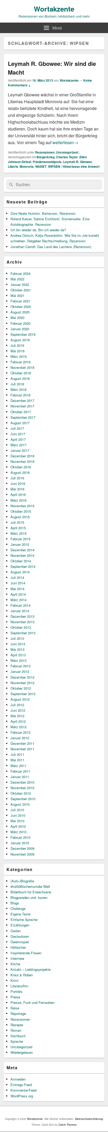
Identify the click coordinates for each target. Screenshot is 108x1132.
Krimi (14, 980)
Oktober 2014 (20, 560)
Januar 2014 (19, 610)
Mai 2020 (17, 317)
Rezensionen (45, 152)
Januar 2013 (19, 671)
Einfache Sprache (23, 919)
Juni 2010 (17, 815)
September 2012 (22, 693)
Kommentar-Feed (23, 1090)
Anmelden (18, 1079)
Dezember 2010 (22, 782)
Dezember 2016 (22, 455)
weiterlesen (65, 142)
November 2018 (22, 367)
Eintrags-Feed (21, 1084)
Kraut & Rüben (21, 974)
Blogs (14, 902)
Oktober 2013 (20, 627)
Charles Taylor (67, 157)
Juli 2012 (17, 704)
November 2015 (22, 505)
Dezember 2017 (22, 400)
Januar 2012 (19, 737)
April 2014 (18, 594)
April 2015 (18, 527)
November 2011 (22, 748)
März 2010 (18, 831)
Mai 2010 (17, 820)
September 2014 (22, 566)
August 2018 (20, 378)
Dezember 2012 (22, 677)
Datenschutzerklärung (89, 1119)
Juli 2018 (17, 383)
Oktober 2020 (20, 306)
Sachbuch (18, 1035)
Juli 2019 (17, 345)
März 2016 (18, 500)
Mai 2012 (17, 715)
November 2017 (22, 405)
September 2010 (22, 798)
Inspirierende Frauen (25, 952)
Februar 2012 (20, 732)
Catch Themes (67, 1124)
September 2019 (22, 334)
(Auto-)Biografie (22, 880)
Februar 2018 (20, 394)
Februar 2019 (20, 361)
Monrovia (27, 166)
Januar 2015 (19, 544)
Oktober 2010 (20, 793)
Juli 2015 (17, 522)
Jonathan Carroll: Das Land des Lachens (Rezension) (50, 246)
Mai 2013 (17, 649)
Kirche (15, 963)
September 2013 (22, 632)
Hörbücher (18, 947)
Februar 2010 (20, 837)
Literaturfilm (19, 985)
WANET (40, 166)
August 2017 (20, 422)
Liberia (13, 166)
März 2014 (18, 599)
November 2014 (22, 555)
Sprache (16, 1041)
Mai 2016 (17, 488)
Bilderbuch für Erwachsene (30, 891)
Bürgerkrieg (45, 157)
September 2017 (22, 417)
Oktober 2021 (20, 289)
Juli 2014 (17, 577)
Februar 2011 (20, 771)
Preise (15, 996)
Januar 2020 (19, 328)
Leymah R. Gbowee (77, 161)
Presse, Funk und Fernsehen (32, 1002)
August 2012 (20, 699)
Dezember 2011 (22, 743)
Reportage (18, 1013)
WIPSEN (54, 166)
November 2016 (22, 461)
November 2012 (22, 682)
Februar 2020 (20, 323)
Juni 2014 (17, 582)
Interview (17, 958)
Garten (15, 930)
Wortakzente (54, 9)
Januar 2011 (19, 776)
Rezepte (16, 1024)
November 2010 (22, 787)
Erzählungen (19, 925)
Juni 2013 (17, 643)
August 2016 (20, 472)
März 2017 (18, 444)
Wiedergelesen (21, 1052)
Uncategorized (67, 152)
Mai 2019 (17, 350)
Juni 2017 (17, 433)
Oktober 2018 (20, 372)
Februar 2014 (20, 605)
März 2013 (18, 660)
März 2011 (18, 765)
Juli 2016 (17, 477)
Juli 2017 (17, 428)
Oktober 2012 (20, 688)
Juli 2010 (17, 809)
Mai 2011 (17, 759)
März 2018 (18, 389)
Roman (15, 1030)
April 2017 (18, 439)
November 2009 (22, 854)
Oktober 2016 (20, 466)
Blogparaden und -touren (28, 897)
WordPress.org (21, 1095)
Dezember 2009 (22, 848)
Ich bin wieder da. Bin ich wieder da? (38, 229)
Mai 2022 (17, 278)
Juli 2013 (17, 638)
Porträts (16, 991)
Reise (14, 1007)
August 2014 (20, 571)
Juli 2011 (17, 754)
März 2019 (18, 356)
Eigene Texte (20, 913)
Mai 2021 (17, 295)
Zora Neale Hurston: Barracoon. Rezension (42, 213)
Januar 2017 (19, 450)
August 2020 (20, 312)
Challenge (17, 908)
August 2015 (20, 516)
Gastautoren (19, 936)
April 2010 (18, 826)
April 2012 (18, 721)
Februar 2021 (20, 300)
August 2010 (20, 804)
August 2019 (20, 339)
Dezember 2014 (22, 549)
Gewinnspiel (19, 941)
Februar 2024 (20, 273)
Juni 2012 (17, 710)
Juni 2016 (17, 483)
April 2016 (18, 494)
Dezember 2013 (22, 616)
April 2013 (18, 654)
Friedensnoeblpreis (47, 161)
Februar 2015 (20, 538)
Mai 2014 (17, 588)
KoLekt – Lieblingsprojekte (30, 969)
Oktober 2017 (20, 411)
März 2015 (18, 533)
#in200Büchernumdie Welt (30, 886)
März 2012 (18, 726)
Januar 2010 (19, 842)
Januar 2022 (19, 284)
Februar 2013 (20, 665)
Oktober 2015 (20, 511)
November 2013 (22, 621)
